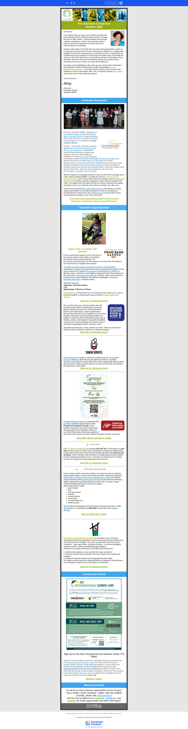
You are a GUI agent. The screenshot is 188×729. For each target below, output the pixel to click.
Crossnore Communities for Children (102, 271)
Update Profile (89, 717)
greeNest (67, 424)
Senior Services (70, 358)
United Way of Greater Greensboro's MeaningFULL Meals (87, 477)
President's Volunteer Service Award (81, 171)
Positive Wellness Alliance (74, 422)
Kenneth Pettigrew (89, 157)
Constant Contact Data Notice (103, 717)
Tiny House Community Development (79, 538)
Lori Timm (95, 161)
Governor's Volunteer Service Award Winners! (94, 201)
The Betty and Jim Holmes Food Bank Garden (82, 267)
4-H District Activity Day (76, 449)
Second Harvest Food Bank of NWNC (89, 275)
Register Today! (94, 679)
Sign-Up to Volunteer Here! (94, 301)
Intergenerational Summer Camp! (81, 663)
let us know (118, 71)
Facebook (99, 698)
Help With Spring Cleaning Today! (94, 438)
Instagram (111, 698)
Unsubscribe (80, 717)
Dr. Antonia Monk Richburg (92, 165)
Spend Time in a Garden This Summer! (82, 250)
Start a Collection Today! (94, 514)
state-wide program (94, 189)
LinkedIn (71, 701)
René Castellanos (109, 159)
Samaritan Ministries (72, 279)
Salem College (80, 134)
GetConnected (104, 695)
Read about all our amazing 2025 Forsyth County (94, 198)
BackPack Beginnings (91, 480)
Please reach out (99, 193)
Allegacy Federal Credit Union (83, 163)
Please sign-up (70, 293)
